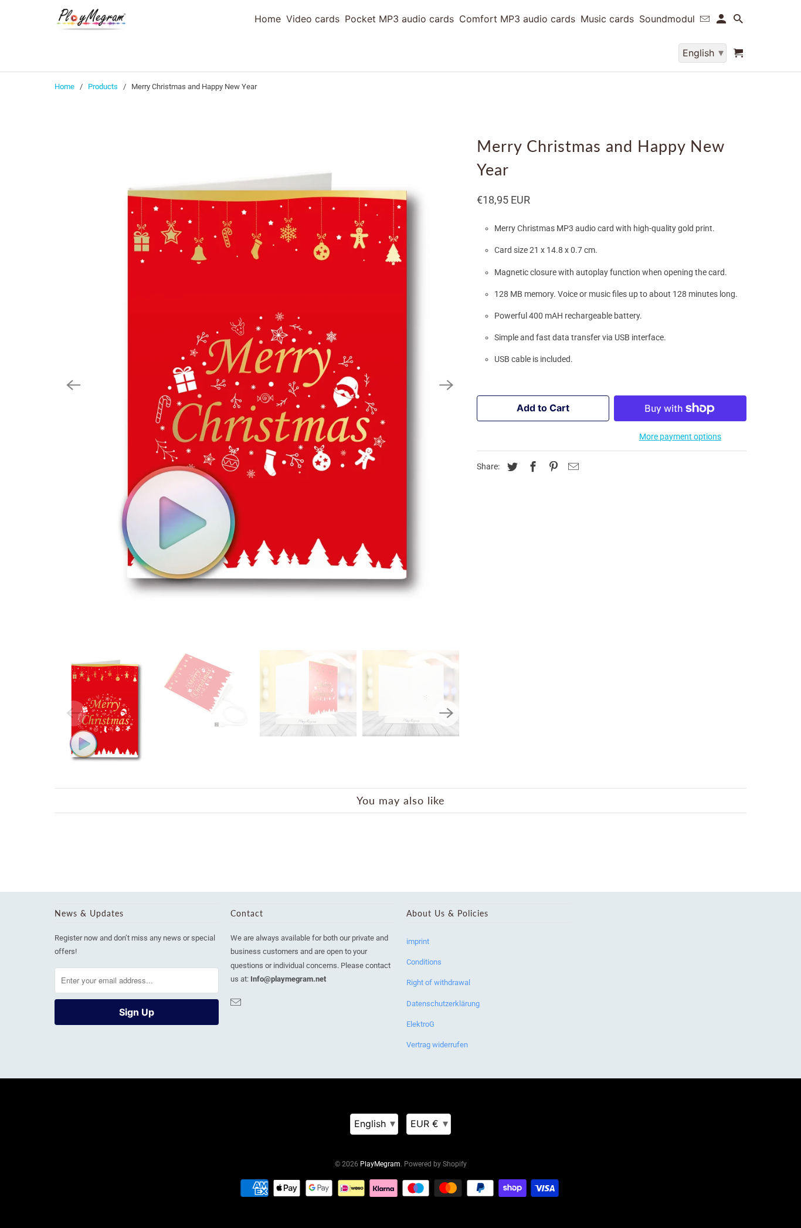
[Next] (446, 385)
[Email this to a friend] (571, 467)
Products (103, 86)
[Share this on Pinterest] (551, 467)
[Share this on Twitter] (510, 467)
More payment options (680, 436)
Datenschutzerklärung (443, 1003)
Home (64, 86)
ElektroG (420, 1024)
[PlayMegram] (91, 20)
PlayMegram (380, 1164)
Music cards (607, 19)
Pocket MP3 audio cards (399, 19)
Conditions (424, 962)
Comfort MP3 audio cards (517, 19)
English (374, 1123)
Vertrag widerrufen (437, 1044)
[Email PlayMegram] (236, 1002)
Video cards (313, 19)
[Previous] (73, 385)
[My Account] (722, 21)
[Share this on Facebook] (531, 467)
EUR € (429, 1123)
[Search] (739, 21)
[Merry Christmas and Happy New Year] (259, 385)
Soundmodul (667, 19)
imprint (417, 941)
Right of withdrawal (438, 982)
